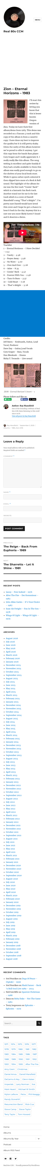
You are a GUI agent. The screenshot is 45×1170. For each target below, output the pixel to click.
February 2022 (13, 818)
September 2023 (13, 755)
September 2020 (14, 875)
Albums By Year (10, 1139)
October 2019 (12, 912)
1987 (35, 1054)
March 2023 (11, 775)
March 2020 (11, 895)
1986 (28, 1054)
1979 (13, 1049)
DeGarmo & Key (12, 1079)
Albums (6, 428)
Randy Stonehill (12, 1099)
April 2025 (11, 692)
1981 (27, 1049)
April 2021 (10, 852)
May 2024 (10, 728)
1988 (6, 1059)
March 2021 (11, 855)
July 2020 (10, 882)
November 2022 (13, 788)
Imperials (8, 1084)
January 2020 (12, 902)
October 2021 (12, 832)
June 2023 (10, 765)
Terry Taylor (9, 1114)
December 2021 (13, 825)
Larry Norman (22, 1084)
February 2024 (13, 738)
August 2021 (12, 839)
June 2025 (10, 685)
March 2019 (11, 935)
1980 (20, 1049)
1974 (13, 1044)
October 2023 (12, 752)
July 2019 (10, 922)
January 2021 (12, 862)
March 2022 (11, 815)
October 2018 (12, 952)
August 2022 (12, 798)
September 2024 (14, 715)
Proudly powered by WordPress (28, 1165)
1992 (34, 1059)
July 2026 (10, 642)
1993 (6, 1064)
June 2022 (10, 805)
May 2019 (10, 929)
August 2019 (12, 919)
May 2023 (10, 768)
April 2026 (11, 652)
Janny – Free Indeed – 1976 (19, 592)
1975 (20, 1044)
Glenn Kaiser (28, 1079)
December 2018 (13, 945)
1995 (21, 1064)
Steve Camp (10, 1109)
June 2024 (10, 725)
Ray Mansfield (12, 425)
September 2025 (14, 675)
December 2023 (13, 745)
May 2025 (10, 688)
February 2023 (13, 778)
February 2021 (12, 859)
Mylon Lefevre (11, 1094)
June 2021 (10, 845)
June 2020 (10, 885)
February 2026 (13, 658)
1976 (27, 1044)
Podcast (7, 1144)
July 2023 (10, 762)
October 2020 (12, 872)
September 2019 (13, 915)
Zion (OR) (19, 428)
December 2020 (13, 865)
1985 (21, 1054)
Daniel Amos (10, 1074)
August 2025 (12, 678)
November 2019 (13, 909)
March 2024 (11, 735)
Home (6, 1127)
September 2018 (13, 955)
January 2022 (12, 822)
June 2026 (11, 645)
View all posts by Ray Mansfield (24, 416)
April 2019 (10, 932)
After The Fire (32, 1064)
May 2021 (10, 849)
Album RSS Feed (11, 1150)
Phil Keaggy (34, 1094)
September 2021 (13, 835)
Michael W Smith (26, 1089)
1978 (6, 1049)
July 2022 (10, 802)
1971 (6, 1044)
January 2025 (12, 702)
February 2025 (13, 698)
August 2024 (12, 718)
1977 (34, 1044)
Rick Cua (29, 1104)
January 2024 (12, 742)
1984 (13, 1054)
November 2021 (13, 829)
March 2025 (11, 695)
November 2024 (13, 708)
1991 (28, 1059)
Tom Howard (24, 1114)
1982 (34, 1049)
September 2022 (14, 795)
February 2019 (12, 939)
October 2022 (12, 792)
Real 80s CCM (13, 31)
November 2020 (13, 869)
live (33, 1084)
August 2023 (12, 758)
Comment (8, 456)
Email (7, 504)
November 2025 (13, 668)
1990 (21, 1059)
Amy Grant (9, 1069)
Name (6, 492)
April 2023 (11, 772)
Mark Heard (10, 1089)
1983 (13, 428)
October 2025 (12, 672)
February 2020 (13, 899)
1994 (13, 1064)
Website (7, 515)
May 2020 (10, 889)
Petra (23, 1094)
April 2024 (11, 732)
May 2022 (10, 808)
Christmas (22, 1069)
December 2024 (13, 705)
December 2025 (13, 665)
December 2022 (13, 785)
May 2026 (10, 648)
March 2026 (11, 655)
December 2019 (13, 905)
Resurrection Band (13, 1104)
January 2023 (12, 782)
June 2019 (10, 925)
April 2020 (11, 892)
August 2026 (12, 638)
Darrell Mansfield (27, 1074)
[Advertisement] (22, 63)
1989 (14, 1059)
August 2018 (12, 959)
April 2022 (11, 812)
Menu (37, 20)
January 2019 (12, 942)
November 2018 (13, 949)
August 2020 (12, 879)
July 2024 (10, 722)
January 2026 (12, 662)
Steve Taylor (25, 1109)
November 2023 (13, 748)
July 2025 (10, 682)
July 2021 (10, 842)
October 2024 (12, 712)
